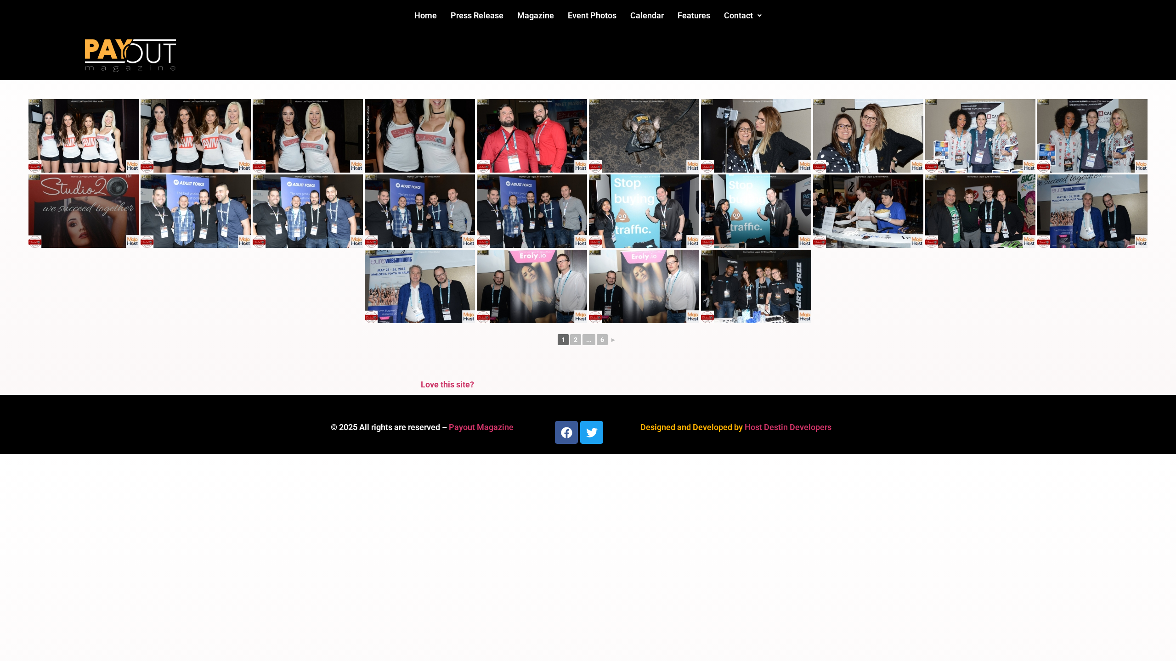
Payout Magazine (481, 427)
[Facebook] (566, 432)
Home (425, 15)
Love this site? (447, 384)
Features (694, 15)
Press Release (477, 15)
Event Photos (592, 15)
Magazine (535, 15)
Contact (738, 15)
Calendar (647, 15)
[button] (743, 16)
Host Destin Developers (788, 427)
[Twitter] (591, 432)
